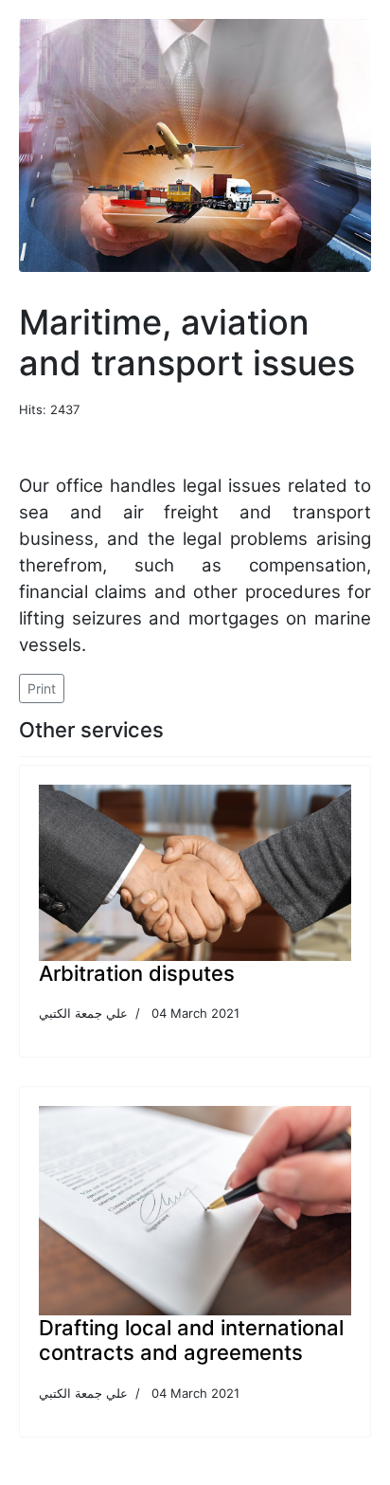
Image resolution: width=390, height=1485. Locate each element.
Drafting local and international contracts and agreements (191, 1340)
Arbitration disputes (137, 973)
